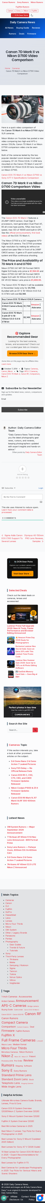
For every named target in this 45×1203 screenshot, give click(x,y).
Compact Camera (15, 1022)
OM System (11, 930)
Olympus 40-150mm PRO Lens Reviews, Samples (34, 538)
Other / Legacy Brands (16, 932)
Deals (21, 33)
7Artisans (14, 959)
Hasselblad (11, 915)
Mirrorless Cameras (10, 1052)
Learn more (6, 364)
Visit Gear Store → (23, 573)
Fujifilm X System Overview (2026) (18, 1121)
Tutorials (14, 950)
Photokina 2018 (7, 1061)
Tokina (13, 974)
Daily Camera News (22, 22)
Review (28, 1060)
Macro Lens (7, 1044)
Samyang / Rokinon (19, 965)
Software (28, 1066)
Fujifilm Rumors (22, 7)
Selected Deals (18, 590)
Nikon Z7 (25, 1056)
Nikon (26, 11)
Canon (10, 11)
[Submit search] (35, 730)
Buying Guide (22, 28)
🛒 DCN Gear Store (20, 15)
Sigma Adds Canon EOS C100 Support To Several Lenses (12, 538)
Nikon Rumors (37, 2)
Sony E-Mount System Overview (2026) (21, 1116)
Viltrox (13, 980)
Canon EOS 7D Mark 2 (11, 374)
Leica (8, 918)
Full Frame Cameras (19, 1040)
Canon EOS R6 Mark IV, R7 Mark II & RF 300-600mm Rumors (24, 800)
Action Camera (8, 1001)
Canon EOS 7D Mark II (17, 218)
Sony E (7, 1070)
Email (4, 399)
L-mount (40, 1041)
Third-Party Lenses (15, 956)
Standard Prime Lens (17, 1075)
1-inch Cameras (9, 996)
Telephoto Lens (11, 1083)
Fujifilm (34, 11)
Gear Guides (15, 944)
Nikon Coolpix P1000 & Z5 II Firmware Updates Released (24, 791)
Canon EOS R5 (18, 1014)
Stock (31, 1080)
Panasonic (10, 935)
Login (40, 488)
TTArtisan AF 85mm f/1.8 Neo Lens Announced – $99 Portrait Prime (22, 840)
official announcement (19, 233)
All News (9, 28)
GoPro (9, 912)
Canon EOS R (6, 1014)
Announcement (27, 1001)
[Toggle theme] (32, 15)
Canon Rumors (8, 2)
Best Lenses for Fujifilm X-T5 (15, 1162)
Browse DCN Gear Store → (22, 353)
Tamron (13, 971)
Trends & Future (17, 947)
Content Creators (23, 1027)
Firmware (31, 33)
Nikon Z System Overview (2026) (23, 1111)
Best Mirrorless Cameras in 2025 (17, 1126)
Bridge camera (33, 1006)
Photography (12, 941)
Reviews (36, 28)
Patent (32, 1056)
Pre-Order (18, 1061)
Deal (32, 1027)
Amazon (35, 304)
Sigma (12, 968)
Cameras (34, 369)
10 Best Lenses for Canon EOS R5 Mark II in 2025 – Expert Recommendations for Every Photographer (21, 1155)
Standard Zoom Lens (15, 1079)
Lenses (9, 921)
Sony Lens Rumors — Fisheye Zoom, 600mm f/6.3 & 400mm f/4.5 (22, 850)
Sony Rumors (23, 2)
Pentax (9, 938)
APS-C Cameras (31, 371)
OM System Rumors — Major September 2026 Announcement (21, 830)
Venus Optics (16, 977)
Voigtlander (15, 983)
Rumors (12, 33)
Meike (12, 962)
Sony (18, 11)
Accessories (25, 996)
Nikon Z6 (17, 1056)
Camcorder (18, 1010)
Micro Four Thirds (14, 924)
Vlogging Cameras (27, 1083)
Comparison (35, 374)
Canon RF (25, 374)
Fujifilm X (8, 1035)
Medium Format (19, 1044)
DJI (7, 906)
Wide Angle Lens (11, 1086)
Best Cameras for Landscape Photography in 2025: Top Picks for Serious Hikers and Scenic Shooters (22, 1170)
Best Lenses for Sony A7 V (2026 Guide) (21, 1147)
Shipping (19, 1066)
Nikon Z (5, 376)
